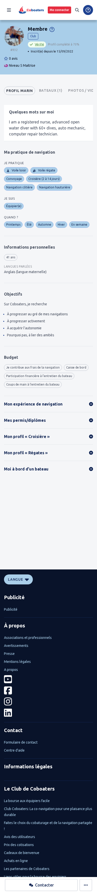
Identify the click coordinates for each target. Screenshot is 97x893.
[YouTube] (48, 679)
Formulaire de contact (21, 742)
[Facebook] (48, 690)
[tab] (19, 90)
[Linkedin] (48, 712)
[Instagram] (48, 701)
